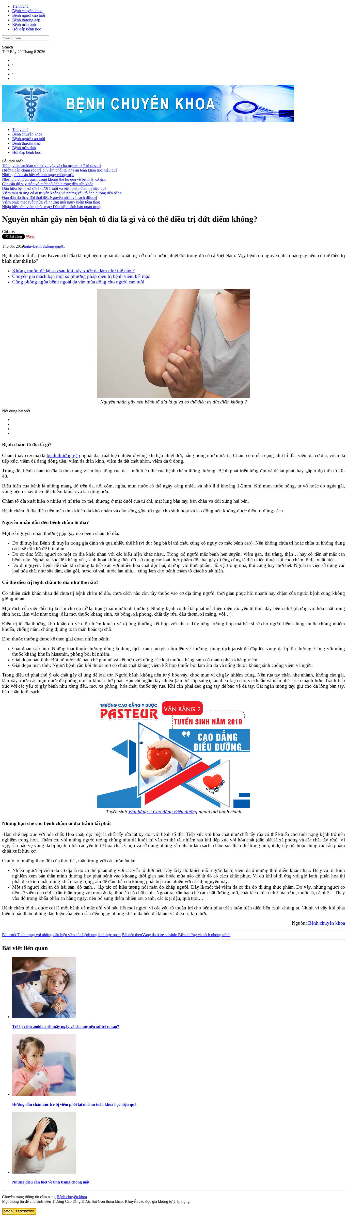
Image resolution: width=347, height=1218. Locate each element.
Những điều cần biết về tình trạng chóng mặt (38, 175)
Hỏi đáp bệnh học (26, 29)
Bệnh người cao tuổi (28, 15)
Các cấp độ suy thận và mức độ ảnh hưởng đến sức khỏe (47, 184)
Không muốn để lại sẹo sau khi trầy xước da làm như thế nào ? (73, 270)
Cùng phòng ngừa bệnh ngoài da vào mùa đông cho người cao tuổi (78, 281)
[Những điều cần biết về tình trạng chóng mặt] (44, 1172)
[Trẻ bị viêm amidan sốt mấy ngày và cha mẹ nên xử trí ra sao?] (44, 1016)
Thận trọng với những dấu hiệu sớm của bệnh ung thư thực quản (61, 935)
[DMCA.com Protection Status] (19, 1213)
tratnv (28, 246)
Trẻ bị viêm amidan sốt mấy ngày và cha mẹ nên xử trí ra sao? (51, 165)
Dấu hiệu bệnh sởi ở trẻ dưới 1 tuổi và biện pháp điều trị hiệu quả (54, 188)
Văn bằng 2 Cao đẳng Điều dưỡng (162, 811)
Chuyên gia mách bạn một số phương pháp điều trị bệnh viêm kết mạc (81, 276)
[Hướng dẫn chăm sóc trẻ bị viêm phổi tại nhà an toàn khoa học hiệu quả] (44, 1094)
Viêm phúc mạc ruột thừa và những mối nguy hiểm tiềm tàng (51, 202)
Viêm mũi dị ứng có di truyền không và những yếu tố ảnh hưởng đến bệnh (62, 193)
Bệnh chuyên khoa (27, 11)
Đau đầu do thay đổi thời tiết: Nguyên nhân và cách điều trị (49, 197)
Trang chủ (20, 6)
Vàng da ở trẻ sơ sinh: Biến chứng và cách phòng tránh (176, 935)
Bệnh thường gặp (26, 20)
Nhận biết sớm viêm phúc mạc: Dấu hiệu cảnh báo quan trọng (51, 207)
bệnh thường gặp (63, 455)
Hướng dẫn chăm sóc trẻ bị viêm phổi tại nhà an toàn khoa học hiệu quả (59, 170)
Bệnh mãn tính (24, 24)
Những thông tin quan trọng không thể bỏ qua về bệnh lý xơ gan (54, 179)
